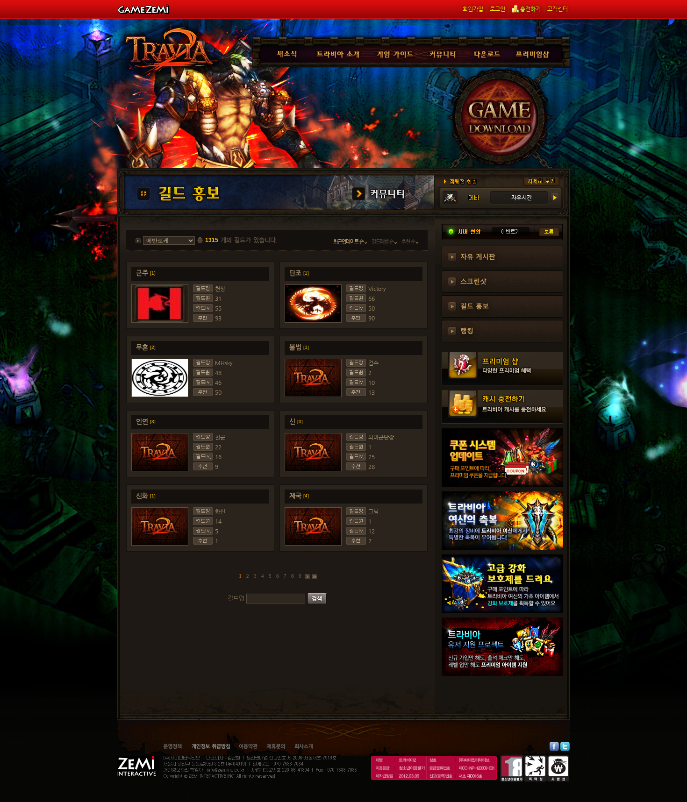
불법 (299, 347)
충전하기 (530, 9)
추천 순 (408, 242)
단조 (299, 273)
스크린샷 (473, 281)
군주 (146, 273)
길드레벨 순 (383, 242)
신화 (146, 495)
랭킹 (466, 330)
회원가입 (473, 9)
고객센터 (557, 9)
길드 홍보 (474, 305)
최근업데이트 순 (349, 242)
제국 (299, 495)
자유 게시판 (477, 256)
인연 (146, 421)
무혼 (146, 347)
